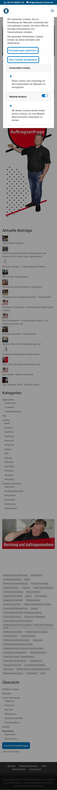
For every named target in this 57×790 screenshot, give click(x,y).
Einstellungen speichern (23, 50)
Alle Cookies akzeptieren (23, 59)
